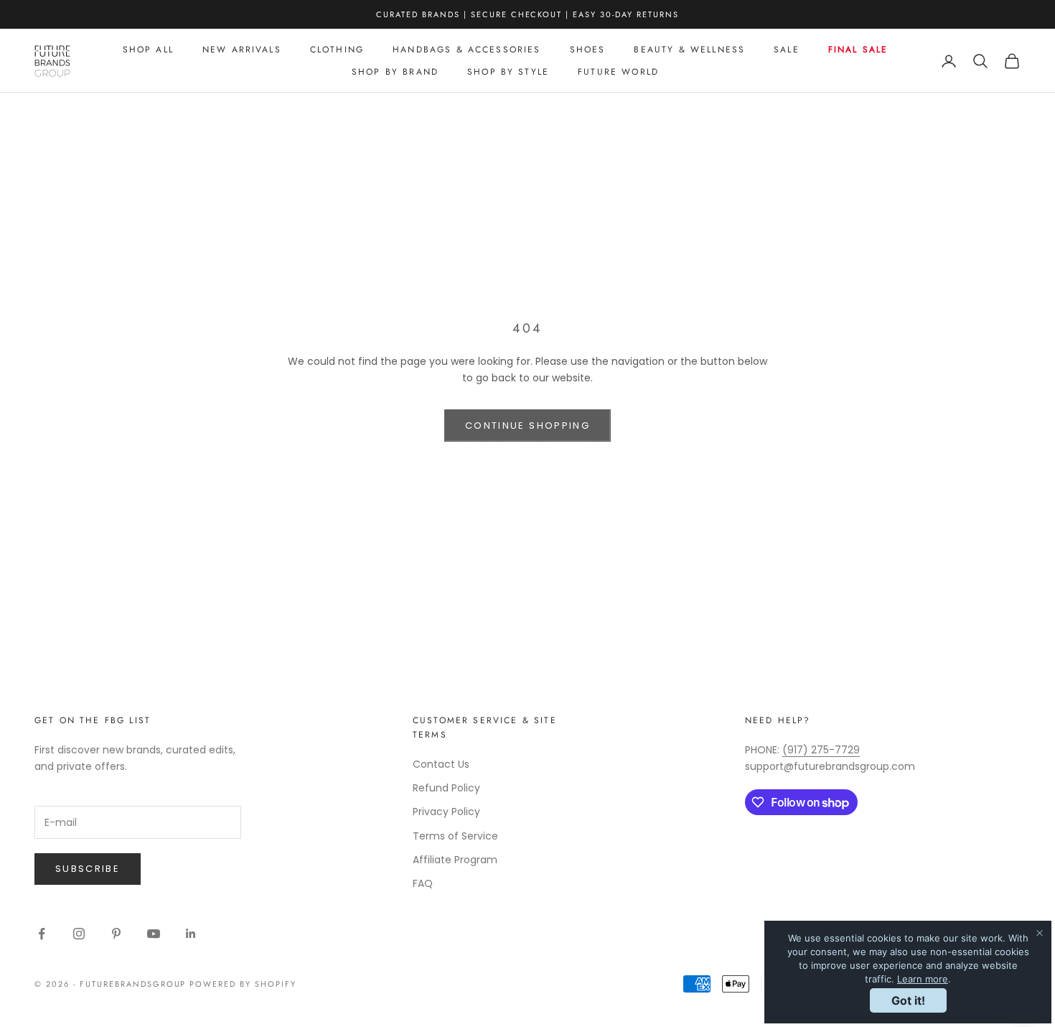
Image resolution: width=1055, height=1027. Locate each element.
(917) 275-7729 (821, 750)
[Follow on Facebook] (41, 933)
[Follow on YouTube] (153, 933)
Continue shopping (527, 425)
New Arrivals (241, 49)
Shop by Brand (395, 71)
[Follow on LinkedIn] (191, 933)
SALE (787, 49)
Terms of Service (455, 836)
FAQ (423, 883)
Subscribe (87, 868)
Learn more (922, 979)
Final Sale (858, 49)
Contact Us (441, 764)
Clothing (337, 49)
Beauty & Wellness (689, 49)
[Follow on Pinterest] (116, 933)
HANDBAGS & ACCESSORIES (467, 49)
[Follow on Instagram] (79, 933)
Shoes (588, 49)
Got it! (908, 1000)
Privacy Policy (446, 811)
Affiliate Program (455, 859)
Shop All (148, 49)
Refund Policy (446, 788)
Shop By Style (508, 71)
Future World (618, 71)
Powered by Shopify (242, 984)
